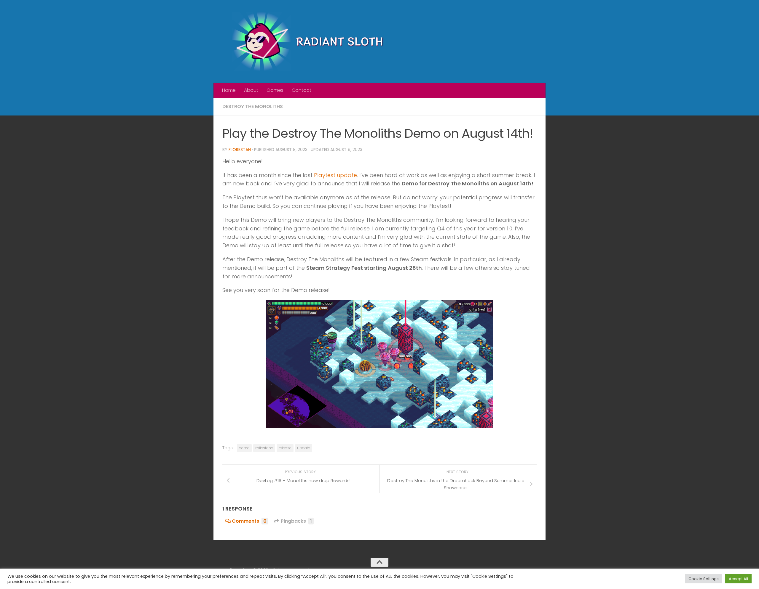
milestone (264, 447)
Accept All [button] (738, 579)
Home (229, 90)
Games (275, 90)
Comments (249, 521)
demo (244, 447)
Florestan (240, 150)
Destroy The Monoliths (252, 106)
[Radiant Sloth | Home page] (311, 41)
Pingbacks (296, 521)
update (303, 447)
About (251, 90)
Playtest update (335, 175)
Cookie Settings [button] (703, 579)
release (285, 447)
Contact (301, 90)
